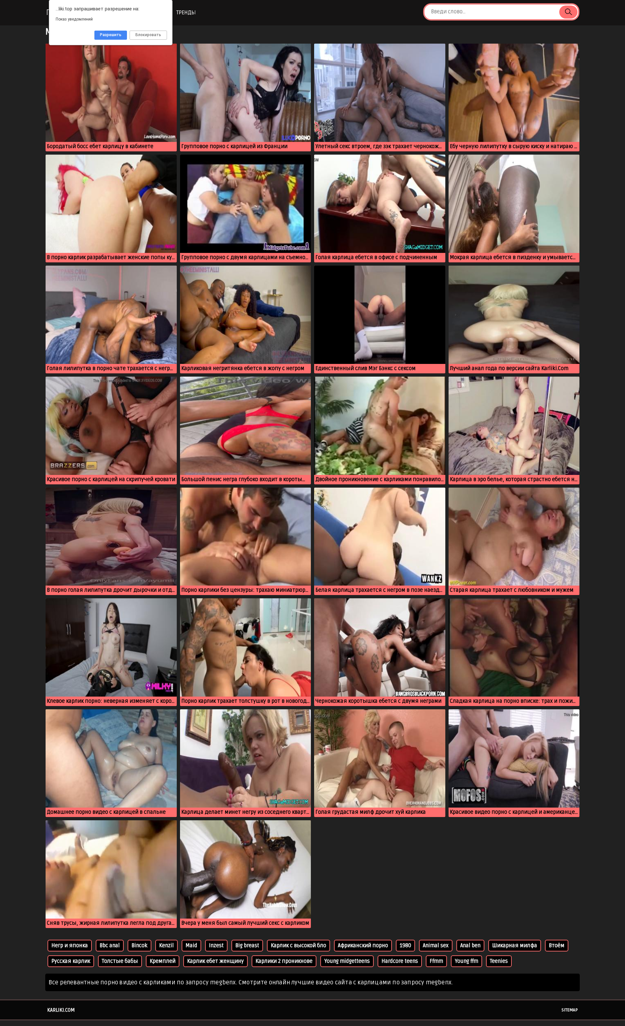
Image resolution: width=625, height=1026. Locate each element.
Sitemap (570, 1010)
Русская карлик (70, 961)
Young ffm (466, 961)
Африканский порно (363, 945)
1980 (405, 945)
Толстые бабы (120, 961)
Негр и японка (69, 945)
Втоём (556, 945)
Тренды (186, 12)
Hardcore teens (400, 961)
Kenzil (166, 945)
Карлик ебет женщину (215, 961)
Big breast (247, 945)
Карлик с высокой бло (298, 945)
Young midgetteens (347, 961)
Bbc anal (110, 945)
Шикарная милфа (514, 945)
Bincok (139, 945)
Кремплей (162, 961)
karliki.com (61, 1010)
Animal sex (436, 945)
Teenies (499, 961)
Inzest (216, 945)
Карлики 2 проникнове (284, 961)
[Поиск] (568, 12)
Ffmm (436, 961)
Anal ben (470, 945)
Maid (191, 945)
